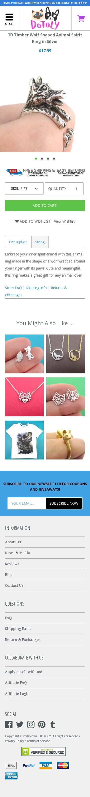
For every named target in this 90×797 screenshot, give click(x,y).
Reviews (12, 564)
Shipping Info (36, 287)
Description (18, 241)
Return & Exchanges (22, 640)
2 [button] (42, 159)
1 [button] (36, 159)
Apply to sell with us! (23, 672)
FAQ (8, 618)
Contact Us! (15, 585)
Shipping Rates (18, 629)
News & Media (17, 553)
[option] (45, 107)
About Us (13, 542)
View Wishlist (64, 221)
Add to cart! (45, 205)
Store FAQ (13, 287)
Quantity (57, 188)
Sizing (39, 241)
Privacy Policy (14, 741)
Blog (8, 575)
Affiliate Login (17, 694)
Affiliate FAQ (16, 683)
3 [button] (48, 159)
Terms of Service (38, 741)
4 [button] (54, 159)
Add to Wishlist (34, 221)
